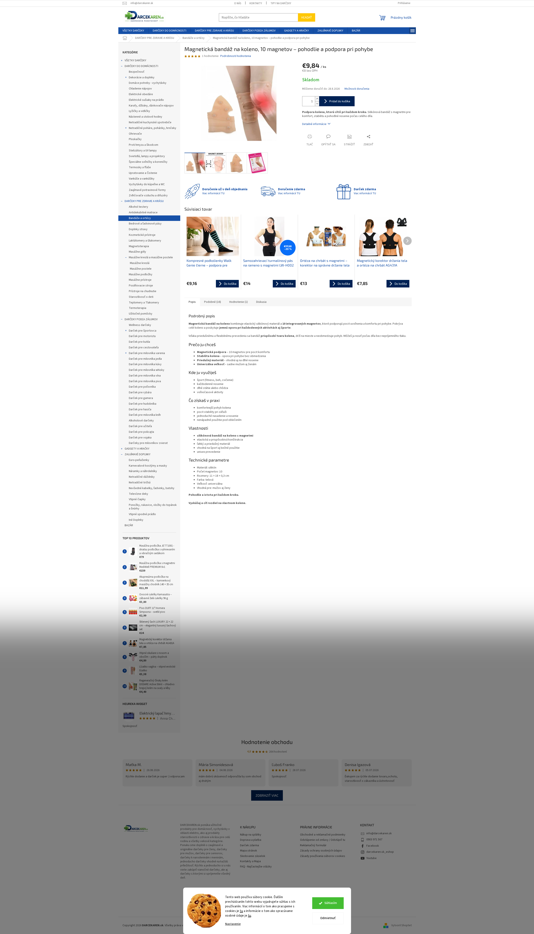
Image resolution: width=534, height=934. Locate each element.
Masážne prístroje (140, 280)
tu (241, 911)
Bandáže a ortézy (140, 218)
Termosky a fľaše (140, 167)
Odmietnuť (328, 918)
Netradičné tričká (139, 482)
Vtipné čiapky (137, 499)
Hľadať (306, 17)
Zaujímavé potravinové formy (147, 190)
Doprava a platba (250, 840)
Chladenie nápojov (140, 89)
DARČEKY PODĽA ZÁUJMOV (141, 319)
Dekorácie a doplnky (141, 77)
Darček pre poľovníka (142, 387)
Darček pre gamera (141, 398)
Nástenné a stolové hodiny (145, 117)
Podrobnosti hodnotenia (235, 56)
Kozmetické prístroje (142, 235)
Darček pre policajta (141, 432)
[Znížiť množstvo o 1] (317, 103)
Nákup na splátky (250, 835)
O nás (237, 3)
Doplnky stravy (138, 229)
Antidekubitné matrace (143, 212)
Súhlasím (330, 903)
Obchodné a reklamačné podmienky (322, 835)
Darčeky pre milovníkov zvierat (148, 443)
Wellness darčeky (140, 325)
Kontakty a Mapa (250, 861)
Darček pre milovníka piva (145, 381)
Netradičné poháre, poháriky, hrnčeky (152, 128)
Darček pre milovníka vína (145, 376)
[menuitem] (133, 30)
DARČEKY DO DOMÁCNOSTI (141, 66)
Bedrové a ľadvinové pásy (145, 224)
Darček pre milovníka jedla (145, 359)
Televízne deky (138, 494)
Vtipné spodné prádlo (142, 514)
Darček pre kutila (139, 342)
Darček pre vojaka (140, 438)
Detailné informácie (314, 124)
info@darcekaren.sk (379, 833)
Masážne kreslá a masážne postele (151, 257)
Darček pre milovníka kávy (145, 364)
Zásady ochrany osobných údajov (321, 851)
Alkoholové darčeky (141, 420)
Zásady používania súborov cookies (322, 856)
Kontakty (255, 3)
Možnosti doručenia (357, 89)
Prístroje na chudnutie (142, 291)
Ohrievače (135, 134)
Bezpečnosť (136, 72)
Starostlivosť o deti (141, 297)
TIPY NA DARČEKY (280, 3)
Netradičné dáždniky (142, 477)
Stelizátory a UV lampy (143, 150)
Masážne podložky (140, 274)
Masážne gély (137, 252)
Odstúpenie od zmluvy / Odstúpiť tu (322, 840)
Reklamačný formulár (313, 845)
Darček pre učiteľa (140, 426)
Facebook (372, 846)
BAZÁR (129, 525)
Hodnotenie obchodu (267, 742)
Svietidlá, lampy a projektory (147, 156)
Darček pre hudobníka (142, 404)
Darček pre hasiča (140, 409)
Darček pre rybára (140, 392)
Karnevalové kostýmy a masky (148, 466)
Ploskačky (135, 139)
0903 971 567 (374, 839)
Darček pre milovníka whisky (146, 370)
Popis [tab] (192, 302)
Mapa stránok (248, 851)
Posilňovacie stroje (141, 285)
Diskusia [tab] (261, 302)
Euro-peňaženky (139, 460)
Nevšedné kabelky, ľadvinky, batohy (151, 488)
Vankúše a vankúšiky (141, 179)
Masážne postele (140, 269)
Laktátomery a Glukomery (145, 241)
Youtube (371, 858)
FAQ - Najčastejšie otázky (256, 867)
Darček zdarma (249, 845)
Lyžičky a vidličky (139, 111)
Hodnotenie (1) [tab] (238, 302)
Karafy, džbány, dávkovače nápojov (151, 106)
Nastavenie (233, 924)
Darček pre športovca (142, 331)
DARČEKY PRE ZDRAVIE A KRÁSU (144, 201)
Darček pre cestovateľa (144, 347)
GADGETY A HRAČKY (137, 449)
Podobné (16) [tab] (212, 302)
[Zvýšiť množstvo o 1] (317, 98)
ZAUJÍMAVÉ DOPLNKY (137, 454)
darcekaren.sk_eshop (380, 852)
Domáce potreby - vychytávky (147, 83)
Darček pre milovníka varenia (147, 353)
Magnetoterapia (139, 246)
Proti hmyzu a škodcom (143, 145)
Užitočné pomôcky (140, 314)
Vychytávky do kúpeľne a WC (147, 184)
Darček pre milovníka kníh (145, 415)
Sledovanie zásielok (252, 856)
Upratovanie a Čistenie (143, 173)
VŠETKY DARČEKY (135, 60)
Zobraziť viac (267, 795)
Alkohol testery (138, 207)
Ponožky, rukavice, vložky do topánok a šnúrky (153, 507)
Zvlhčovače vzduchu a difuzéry (148, 195)
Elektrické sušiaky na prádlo (146, 100)
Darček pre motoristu (142, 336)
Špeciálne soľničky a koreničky (148, 162)
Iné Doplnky (136, 520)
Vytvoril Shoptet (401, 925)
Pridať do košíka (339, 101)
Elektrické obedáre (141, 94)
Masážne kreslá (139, 263)
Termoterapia (137, 308)
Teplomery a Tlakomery (144, 302)
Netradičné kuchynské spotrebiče (150, 122)
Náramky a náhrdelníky (143, 471)
